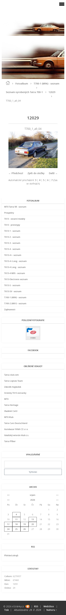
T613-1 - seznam (12, 231)
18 (16, 524)
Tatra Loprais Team (13, 380)
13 (32, 519)
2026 (32, 499)
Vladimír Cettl (10, 411)
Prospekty (9, 212)
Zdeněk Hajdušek (12, 386)
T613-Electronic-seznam (16, 279)
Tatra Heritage (11, 405)
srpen (32, 495)
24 (8, 529)
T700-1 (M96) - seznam (46, 83)
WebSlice (48, 606)
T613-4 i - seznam (12, 255)
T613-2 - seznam (12, 237)
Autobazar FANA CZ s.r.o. (16, 429)
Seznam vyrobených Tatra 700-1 (24, 92)
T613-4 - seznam (12, 249)
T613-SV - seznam (12, 291)
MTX (6, 399)
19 (24, 524)
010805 (33, 338)
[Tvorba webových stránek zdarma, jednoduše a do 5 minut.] (27, 606)
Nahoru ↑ (51, 609)
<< (8, 495)
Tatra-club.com (11, 374)
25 (16, 529)
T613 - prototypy (12, 224)
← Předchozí (15, 173)
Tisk (6, 609)
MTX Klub (8, 417)
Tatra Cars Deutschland (15, 423)
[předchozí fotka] (14, 149)
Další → (53, 173)
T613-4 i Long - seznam (15, 261)
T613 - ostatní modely (14, 218)
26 (24, 529)
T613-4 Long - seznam (15, 267)
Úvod (8, 83)
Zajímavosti (9, 309)
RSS (36, 606)
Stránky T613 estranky (15, 393)
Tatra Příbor (10, 441)
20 (32, 524)
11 (16, 519)
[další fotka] (52, 149)
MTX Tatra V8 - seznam (15, 206)
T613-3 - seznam (12, 243)
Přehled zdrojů (11, 555)
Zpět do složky (36, 173)
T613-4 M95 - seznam (14, 273)
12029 (52, 92)
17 (8, 524)
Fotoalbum (21, 83)
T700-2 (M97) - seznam (15, 303)
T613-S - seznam (12, 285)
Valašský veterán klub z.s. (16, 435)
